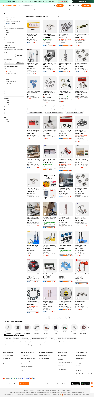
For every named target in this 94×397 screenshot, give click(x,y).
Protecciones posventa (26, 363)
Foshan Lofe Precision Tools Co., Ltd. (82, 43)
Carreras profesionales (8, 363)
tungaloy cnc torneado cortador (35, 105)
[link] (92, 383)
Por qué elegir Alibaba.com (9, 355)
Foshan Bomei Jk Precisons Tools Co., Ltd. (33, 253)
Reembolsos (60, 365)
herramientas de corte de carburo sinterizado (15, 345)
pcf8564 (52, 338)
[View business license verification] (60, 395)
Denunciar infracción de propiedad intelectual (63, 368)
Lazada (47, 390)
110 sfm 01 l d (57, 109)
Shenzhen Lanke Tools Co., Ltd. (50, 100)
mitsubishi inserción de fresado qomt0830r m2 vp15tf (40, 109)
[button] (55, 5)
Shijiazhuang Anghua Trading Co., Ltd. (33, 165)
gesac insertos (67, 105)
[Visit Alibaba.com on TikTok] (91, 373)
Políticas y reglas (25, 370)
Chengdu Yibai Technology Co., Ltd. (50, 309)
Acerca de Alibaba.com (8, 352)
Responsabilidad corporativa (9, 361)
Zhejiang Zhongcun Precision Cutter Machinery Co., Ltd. (33, 280)
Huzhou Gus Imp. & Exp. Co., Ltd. (66, 307)
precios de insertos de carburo (48, 345)
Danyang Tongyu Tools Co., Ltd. (50, 168)
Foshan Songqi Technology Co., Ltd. (82, 282)
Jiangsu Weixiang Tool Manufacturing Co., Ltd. (66, 280)
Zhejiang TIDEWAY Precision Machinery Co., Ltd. (33, 71)
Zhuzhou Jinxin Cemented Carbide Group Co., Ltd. (82, 223)
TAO (58, 390)
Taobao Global (53, 390)
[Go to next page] (69, 317)
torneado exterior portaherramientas (75, 112)
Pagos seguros (24, 355)
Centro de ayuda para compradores (62, 356)
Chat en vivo (60, 359)
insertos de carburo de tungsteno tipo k (55, 112)
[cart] (74, 5)
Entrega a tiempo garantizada (27, 361)
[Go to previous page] (46, 317)
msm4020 (60, 338)
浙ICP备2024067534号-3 (84, 394)
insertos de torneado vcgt (37, 341)
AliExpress (26, 390)
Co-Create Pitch (6, 358)
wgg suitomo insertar (71, 338)
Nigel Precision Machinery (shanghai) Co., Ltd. (33, 40)
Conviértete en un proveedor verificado (82, 364)
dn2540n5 (26, 338)
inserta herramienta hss (70, 109)
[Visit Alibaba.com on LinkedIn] (79, 373)
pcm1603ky (17, 338)
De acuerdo (20, 55)
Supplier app (48, 383)
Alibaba (27, 14)
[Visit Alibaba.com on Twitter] (82, 373)
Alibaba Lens (10, 383)
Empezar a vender (80, 358)
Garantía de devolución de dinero (28, 358)
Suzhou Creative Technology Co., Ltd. (82, 139)
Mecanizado (48, 14)
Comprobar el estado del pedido (83, 361)
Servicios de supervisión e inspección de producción (27, 367)
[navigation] (14, 165)
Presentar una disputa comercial (65, 362)
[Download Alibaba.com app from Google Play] (86, 383)
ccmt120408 (48, 105)
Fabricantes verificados (44, 355)
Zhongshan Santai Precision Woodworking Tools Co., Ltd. (66, 225)
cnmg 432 (58, 105)
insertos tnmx (24, 341)
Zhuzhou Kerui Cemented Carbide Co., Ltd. (82, 307)
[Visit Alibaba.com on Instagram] (85, 373)
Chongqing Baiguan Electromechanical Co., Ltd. (66, 43)
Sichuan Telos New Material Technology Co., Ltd (82, 97)
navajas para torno (33, 345)
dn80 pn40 (8, 338)
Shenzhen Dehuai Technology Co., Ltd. (66, 69)
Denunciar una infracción (63, 372)
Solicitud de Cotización (44, 358)
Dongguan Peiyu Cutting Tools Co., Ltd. (50, 253)
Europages (68, 390)
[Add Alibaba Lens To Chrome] (24, 383)
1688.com (32, 390)
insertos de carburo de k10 (64, 341)
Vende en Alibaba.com (81, 355)
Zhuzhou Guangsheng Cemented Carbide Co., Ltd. (33, 97)
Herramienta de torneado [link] (59, 14)
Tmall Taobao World (39, 390)
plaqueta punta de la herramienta (36, 112)
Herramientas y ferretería (37, 14)
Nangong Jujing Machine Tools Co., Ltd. (50, 43)
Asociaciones (79, 367)
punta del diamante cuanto (11, 341)
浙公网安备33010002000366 (71, 394)
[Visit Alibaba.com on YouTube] (88, 373)
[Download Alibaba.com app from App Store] (75, 383)
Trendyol (63, 390)
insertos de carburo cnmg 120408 (39, 338)
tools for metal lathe (51, 341)
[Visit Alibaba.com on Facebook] (77, 373)
